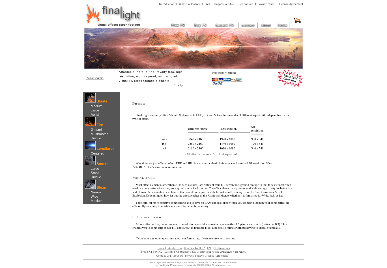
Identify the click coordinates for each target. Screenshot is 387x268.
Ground (96, 130)
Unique (96, 138)
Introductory (219, 72)
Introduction (174, 248)
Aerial (95, 114)
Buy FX (157, 251)
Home (161, 248)
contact (227, 238)
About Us (177, 255)
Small (95, 173)
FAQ (209, 248)
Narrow (96, 192)
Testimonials (222, 248)
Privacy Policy (194, 255)
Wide (94, 196)
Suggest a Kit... (189, 251)
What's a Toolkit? (194, 248)
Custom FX (171, 251)
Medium (97, 106)
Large (95, 110)
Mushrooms (99, 134)
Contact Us (163, 255)
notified (215, 252)
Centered (97, 153)
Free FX (145, 251)
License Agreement (216, 255)
